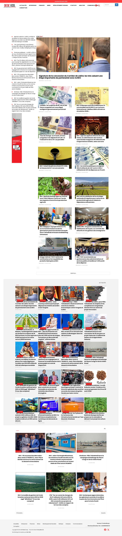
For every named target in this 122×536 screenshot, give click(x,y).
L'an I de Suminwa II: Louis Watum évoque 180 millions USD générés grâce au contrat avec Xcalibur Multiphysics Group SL (24, 47)
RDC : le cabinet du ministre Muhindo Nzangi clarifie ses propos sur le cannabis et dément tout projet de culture (94, 416)
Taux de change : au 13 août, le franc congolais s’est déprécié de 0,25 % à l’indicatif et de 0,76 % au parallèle (52, 138)
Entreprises (32, 5)
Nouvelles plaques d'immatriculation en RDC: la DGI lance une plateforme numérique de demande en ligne (48, 417)
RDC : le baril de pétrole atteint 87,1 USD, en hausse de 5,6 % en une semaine (54, 167)
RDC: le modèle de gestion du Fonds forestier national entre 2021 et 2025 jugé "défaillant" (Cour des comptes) (24, 99)
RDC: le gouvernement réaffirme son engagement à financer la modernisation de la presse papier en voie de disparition (24, 69)
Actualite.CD (40, 530)
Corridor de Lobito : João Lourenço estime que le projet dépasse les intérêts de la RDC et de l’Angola (49, 305)
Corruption (23, 8)
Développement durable (60, 5)
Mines (49, 5)
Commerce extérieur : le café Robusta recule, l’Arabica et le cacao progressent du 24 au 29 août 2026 (95, 388)
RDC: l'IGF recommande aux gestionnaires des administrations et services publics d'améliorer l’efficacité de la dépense (90, 260)
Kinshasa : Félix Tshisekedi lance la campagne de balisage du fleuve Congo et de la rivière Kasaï (23, 93)
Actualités (23, 5)
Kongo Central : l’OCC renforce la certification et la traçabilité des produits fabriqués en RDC (51, 259)
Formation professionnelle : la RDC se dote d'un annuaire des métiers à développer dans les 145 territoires (72, 332)
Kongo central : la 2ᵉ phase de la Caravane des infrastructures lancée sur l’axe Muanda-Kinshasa (72, 416)
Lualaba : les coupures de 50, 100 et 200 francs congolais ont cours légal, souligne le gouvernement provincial (53, 107)
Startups (73, 5)
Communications (92, 5)
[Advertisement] (61, 21)
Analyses (82, 5)
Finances (42, 5)
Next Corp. (25, 530)
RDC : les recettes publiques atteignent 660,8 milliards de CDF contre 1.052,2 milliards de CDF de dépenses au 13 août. (91, 168)
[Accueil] (9, 5)
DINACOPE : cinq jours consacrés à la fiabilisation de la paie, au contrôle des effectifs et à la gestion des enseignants (91, 229)
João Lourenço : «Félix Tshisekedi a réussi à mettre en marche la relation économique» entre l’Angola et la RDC (72, 306)
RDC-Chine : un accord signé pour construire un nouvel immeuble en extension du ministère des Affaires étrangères (48, 389)
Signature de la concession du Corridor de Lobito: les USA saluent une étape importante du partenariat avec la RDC (71, 77)
